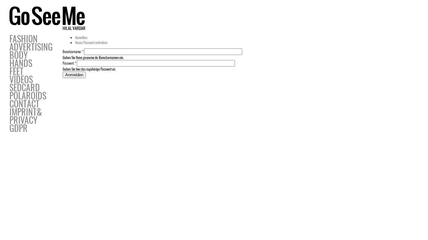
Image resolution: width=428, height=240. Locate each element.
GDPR (18, 128)
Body (18, 54)
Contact (24, 103)
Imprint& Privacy (25, 115)
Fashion (23, 38)
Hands (20, 63)
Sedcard (24, 87)
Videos (21, 79)
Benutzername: (73, 51)
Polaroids (27, 95)
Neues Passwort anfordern (91, 42)
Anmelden (81, 37)
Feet (16, 71)
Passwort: (69, 63)
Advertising (31, 46)
